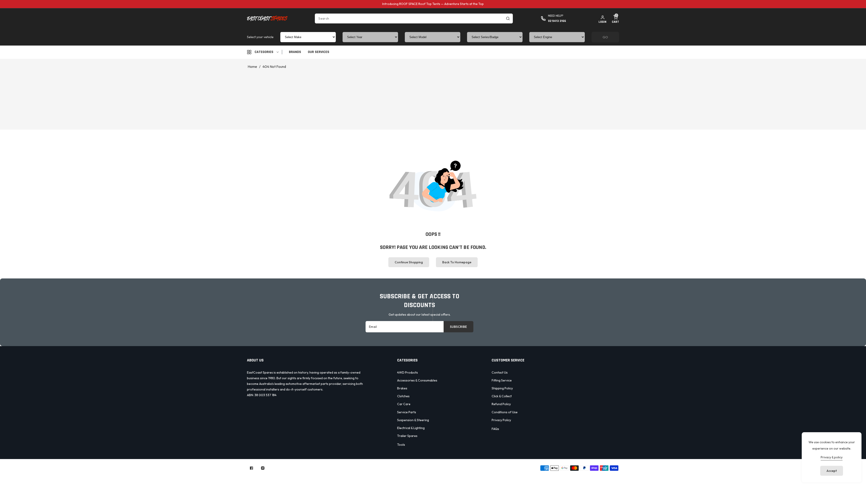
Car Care (403, 404)
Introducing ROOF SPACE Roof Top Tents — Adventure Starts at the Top (433, 4)
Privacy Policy (501, 420)
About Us (405, 476)
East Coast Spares (394, 468)
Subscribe (458, 327)
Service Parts (406, 412)
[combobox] (414, 18)
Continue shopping (409, 262)
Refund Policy (501, 404)
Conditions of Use (505, 412)
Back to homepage (456, 262)
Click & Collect (502, 396)
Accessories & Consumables (417, 380)
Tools (401, 445)
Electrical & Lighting (411, 428)
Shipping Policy (502, 388)
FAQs (495, 429)
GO (605, 37)
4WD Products (407, 372)
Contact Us (500, 372)
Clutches (403, 396)
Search (385, 476)
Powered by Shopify (424, 468)
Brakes (402, 388)
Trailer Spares (407, 436)
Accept (832, 471)
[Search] (508, 18)
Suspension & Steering (413, 420)
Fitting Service (502, 380)
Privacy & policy (832, 457)
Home (252, 66)
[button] (615, 18)
